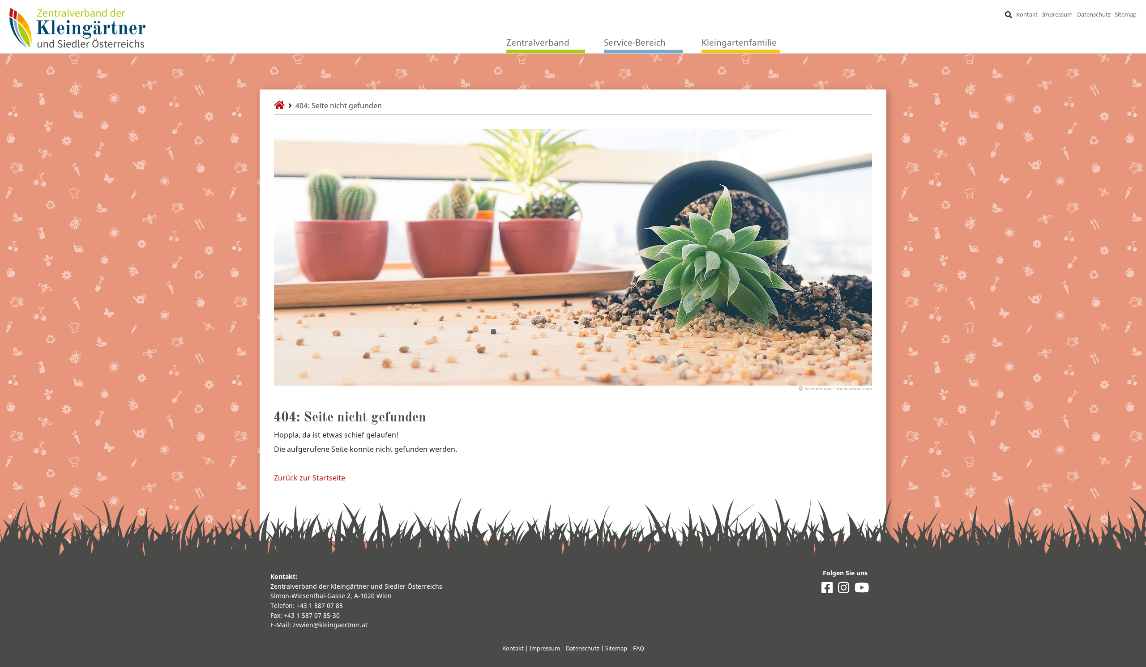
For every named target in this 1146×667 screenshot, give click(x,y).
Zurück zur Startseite (309, 478)
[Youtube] (862, 590)
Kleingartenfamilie (739, 42)
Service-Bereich (635, 42)
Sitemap (1126, 14)
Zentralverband (537, 42)
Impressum (1057, 14)
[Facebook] (827, 590)
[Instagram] (843, 590)
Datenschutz (1094, 14)
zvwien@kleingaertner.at (330, 624)
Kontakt (1027, 14)
